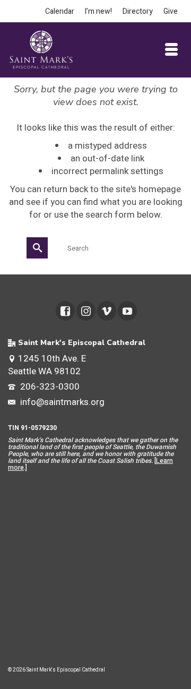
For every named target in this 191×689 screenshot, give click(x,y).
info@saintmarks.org (61, 402)
